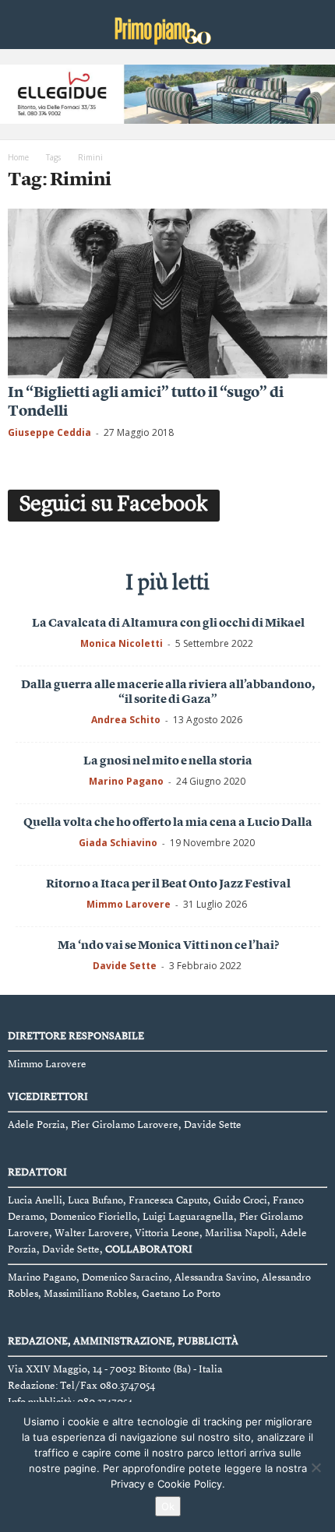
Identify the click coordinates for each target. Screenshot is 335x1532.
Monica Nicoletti (121, 643)
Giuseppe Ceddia (49, 432)
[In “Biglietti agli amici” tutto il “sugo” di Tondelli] (167, 294)
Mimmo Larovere (128, 904)
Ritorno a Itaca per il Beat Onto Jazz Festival (168, 885)
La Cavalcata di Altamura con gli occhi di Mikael (168, 624)
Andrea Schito (125, 719)
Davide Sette (125, 965)
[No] (315, 1467)
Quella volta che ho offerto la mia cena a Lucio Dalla (167, 823)
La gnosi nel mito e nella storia (167, 762)
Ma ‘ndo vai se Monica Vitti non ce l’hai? (168, 946)
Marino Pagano (126, 781)
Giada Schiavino (118, 842)
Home (18, 157)
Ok (168, 1506)
